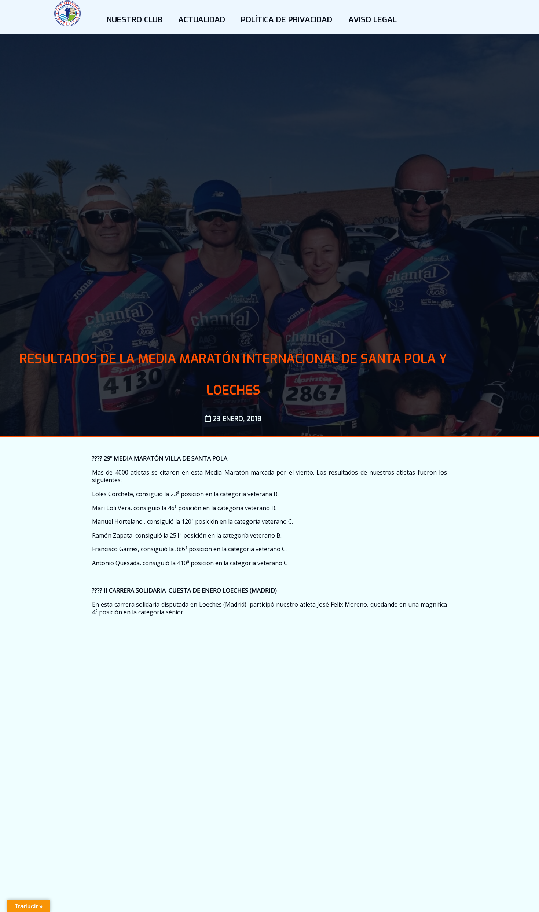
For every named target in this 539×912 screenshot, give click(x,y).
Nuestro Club (134, 19)
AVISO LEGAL (372, 19)
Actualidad (201, 19)
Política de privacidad (286, 19)
